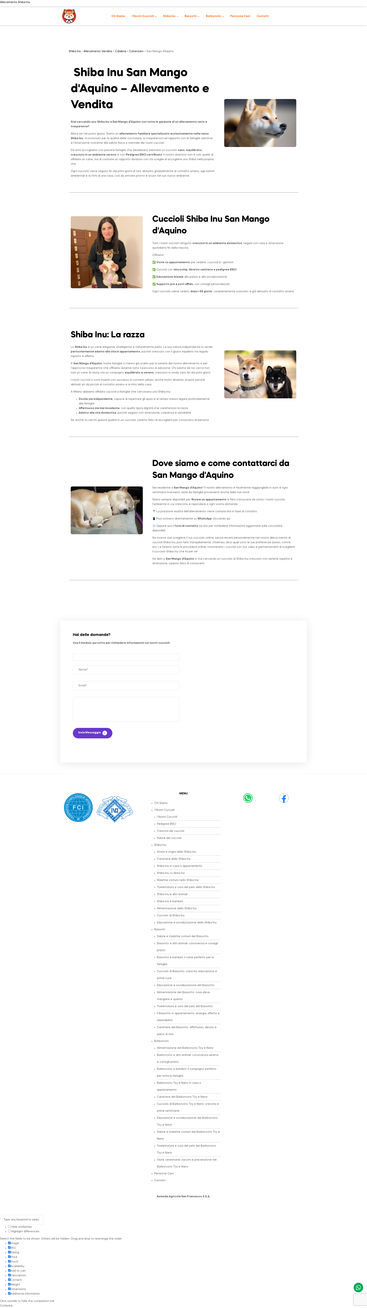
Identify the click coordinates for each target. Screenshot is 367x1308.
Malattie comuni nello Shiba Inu (178, 880)
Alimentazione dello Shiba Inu (176, 908)
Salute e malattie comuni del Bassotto (183, 936)
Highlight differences (25, 1231)
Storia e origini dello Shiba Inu (176, 852)
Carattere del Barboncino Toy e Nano (182, 1097)
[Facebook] (284, 798)
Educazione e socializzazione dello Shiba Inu (187, 922)
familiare (144, 133)
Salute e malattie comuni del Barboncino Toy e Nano (188, 1135)
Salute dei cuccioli (169, 838)
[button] (187, 810)
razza (134, 335)
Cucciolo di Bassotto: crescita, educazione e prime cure (187, 975)
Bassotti (159, 929)
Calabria (120, 51)
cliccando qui (213, 518)
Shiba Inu (160, 845)
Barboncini (161, 1041)
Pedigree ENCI (166, 824)
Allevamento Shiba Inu (15, 2)
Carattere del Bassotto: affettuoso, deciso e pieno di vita (187, 1031)
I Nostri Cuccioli (164, 810)
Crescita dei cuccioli (170, 831)
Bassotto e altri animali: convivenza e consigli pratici (187, 947)
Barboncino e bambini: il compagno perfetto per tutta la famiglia (186, 1072)
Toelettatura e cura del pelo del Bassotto (185, 1006)
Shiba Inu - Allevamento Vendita (90, 51)
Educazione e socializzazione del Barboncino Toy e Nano (187, 1121)
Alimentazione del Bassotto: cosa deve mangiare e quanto (183, 996)
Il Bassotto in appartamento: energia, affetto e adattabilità (188, 1017)
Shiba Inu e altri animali (172, 894)
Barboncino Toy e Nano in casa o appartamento (179, 1086)
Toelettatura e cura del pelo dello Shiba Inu (186, 887)
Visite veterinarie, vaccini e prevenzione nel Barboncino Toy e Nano (187, 1163)
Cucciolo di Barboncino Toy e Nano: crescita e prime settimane (188, 1107)
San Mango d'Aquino (126, 122)
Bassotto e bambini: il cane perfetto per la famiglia (185, 961)
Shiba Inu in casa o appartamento (179, 866)
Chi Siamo (161, 803)
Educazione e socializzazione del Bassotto (185, 985)
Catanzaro (136, 51)
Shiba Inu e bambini (170, 901)
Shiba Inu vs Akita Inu (171, 873)
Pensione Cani (164, 1173)
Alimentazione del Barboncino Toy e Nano (185, 1048)
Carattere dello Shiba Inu (174, 859)
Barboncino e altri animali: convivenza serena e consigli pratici (187, 1058)
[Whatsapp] (248, 798)
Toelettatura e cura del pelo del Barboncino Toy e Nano (186, 1149)
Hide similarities (21, 1227)
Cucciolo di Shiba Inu (170, 915)
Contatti (160, 1180)
